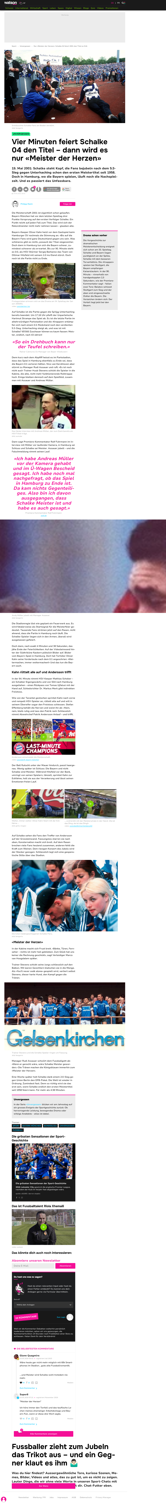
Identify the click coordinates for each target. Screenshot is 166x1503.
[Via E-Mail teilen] (25, 189)
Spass (61, 8)
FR (118, 3)
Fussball (18, 1130)
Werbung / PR (39, 1497)
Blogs (86, 8)
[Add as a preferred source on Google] (52, 189)
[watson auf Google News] (66, 189)
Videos (100, 8)
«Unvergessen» (33, 1104)
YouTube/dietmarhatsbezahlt (81, 826)
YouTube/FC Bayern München (28, 760)
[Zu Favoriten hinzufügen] (38, 189)
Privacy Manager (103, 1497)
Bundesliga (50, 1126)
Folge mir (67, 204)
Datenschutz (86, 1497)
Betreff (17, 1299)
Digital (69, 8)
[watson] (10, 3)
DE (112, 3)
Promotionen (112, 8)
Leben (53, 8)
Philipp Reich (27, 204)
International (21, 8)
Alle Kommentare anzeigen (43, 1434)
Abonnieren (65, 1266)
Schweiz (9, 8)
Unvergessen (25, 46)
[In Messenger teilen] (20, 189)
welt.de (44, 516)
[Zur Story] (65, 1465)
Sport (45, 8)
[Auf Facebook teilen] (14, 189)
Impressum (62, 1497)
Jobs (52, 1497)
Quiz (93, 8)
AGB (74, 1497)
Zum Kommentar (27, 1388)
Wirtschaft (35, 8)
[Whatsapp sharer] (22, 1198)
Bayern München (31, 1126)
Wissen (77, 8)
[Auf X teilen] (19, 1197)
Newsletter (23, 1497)
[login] (3, 1499)
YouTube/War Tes (23, 306)
